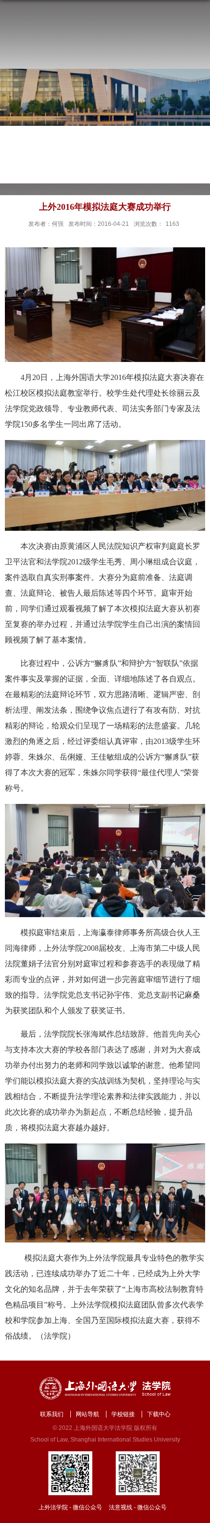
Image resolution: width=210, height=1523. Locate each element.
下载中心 (158, 1414)
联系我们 (51, 1414)
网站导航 (87, 1414)
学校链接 (123, 1414)
